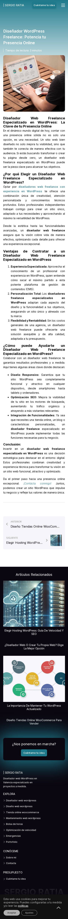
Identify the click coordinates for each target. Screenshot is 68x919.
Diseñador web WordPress (18, 778)
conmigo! (43, 483)
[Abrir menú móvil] (63, 5)
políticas (23, 905)
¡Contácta (30, 483)
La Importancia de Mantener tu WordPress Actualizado (34, 707)
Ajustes (29, 912)
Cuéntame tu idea (44, 5)
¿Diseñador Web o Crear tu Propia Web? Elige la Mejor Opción (34, 646)
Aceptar (11, 912)
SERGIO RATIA (13, 5)
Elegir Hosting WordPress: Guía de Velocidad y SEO (34, 632)
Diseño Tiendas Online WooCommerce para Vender (34, 721)
